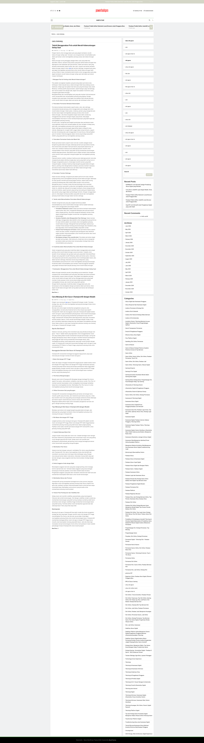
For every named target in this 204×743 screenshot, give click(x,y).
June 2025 (128, 265)
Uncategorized (129, 730)
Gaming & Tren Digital (131, 371)
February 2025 (129, 279)
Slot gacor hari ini (130, 86)
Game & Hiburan (129, 344)
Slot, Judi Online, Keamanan (132, 625)
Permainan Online (130, 558)
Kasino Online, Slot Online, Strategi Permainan (137, 395)
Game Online (128, 353)
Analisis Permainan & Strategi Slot (134, 308)
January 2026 (128, 242)
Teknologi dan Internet (131, 688)
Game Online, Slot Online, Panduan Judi (135, 361)
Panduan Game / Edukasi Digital (133, 469)
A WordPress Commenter (132, 216)
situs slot (127, 93)
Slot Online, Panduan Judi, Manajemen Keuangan (138, 611)
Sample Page (100, 20)
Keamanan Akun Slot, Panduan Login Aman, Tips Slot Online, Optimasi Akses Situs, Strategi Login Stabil (138, 411)
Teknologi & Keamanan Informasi (134, 668)
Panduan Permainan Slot (131, 487)
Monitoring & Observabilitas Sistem (134, 452)
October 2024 (129, 292)
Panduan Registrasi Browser (132, 493)
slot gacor (128, 80)
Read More (54, 292)
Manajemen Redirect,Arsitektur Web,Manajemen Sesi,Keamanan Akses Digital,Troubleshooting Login (138, 447)
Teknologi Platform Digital (132, 710)
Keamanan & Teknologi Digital (133, 398)
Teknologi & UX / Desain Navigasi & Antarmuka (137, 682)
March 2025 (128, 275)
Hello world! (144, 216)
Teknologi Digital (129, 692)
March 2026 (128, 236)
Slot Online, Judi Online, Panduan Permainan (137, 608)
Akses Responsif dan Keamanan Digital (135, 305)
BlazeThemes (112, 740)
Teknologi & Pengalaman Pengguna (134, 675)
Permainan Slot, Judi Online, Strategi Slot (136, 570)
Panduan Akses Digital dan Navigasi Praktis (137, 465)
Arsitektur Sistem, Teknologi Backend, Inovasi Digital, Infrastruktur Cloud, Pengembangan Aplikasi (137, 323)
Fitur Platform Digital (131, 338)
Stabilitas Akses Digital (131, 628)
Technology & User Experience (133, 659)
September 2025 (129, 255)
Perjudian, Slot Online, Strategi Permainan (136, 536)
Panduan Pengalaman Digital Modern (135, 484)
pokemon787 (128, 573)
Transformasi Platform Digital (133, 719)
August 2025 (128, 259)
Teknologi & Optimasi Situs (132, 672)
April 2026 (128, 232)
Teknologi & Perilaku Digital (132, 678)
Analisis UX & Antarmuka (132, 318)
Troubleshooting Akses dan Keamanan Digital (137, 722)
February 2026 (129, 239)
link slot (127, 73)
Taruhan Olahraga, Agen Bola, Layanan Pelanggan (138, 655)
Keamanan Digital (130, 416)
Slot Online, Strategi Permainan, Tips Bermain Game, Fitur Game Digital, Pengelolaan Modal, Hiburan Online (137, 619)
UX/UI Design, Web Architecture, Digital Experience (138, 734)
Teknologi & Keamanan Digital (133, 665)
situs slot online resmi (131, 588)
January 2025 (128, 282)
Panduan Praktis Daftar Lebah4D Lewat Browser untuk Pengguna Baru (124, 1)
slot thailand (128, 126)
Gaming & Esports (130, 368)
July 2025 (127, 262)
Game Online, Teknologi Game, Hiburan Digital (137, 365)
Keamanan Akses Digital (131, 401)
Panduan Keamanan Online (132, 472)
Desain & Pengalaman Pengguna (133, 331)
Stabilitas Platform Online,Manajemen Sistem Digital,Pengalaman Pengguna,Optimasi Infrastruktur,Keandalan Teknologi (137, 633)
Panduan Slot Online (130, 502)
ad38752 (55, 50)
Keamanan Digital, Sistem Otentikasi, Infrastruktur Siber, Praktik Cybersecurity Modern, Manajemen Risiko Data (138, 432)
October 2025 (129, 252)
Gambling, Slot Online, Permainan (134, 341)
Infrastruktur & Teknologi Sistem (134, 385)
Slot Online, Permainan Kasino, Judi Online (136, 615)
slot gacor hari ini (130, 54)
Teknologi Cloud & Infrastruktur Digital (135, 685)
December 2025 (129, 246)
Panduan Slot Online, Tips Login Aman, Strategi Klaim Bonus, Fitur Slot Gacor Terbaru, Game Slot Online (138, 514)
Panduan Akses (129, 455)
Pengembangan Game (131, 533)
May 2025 (128, 269)
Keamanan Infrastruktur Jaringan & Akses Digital (138, 437)
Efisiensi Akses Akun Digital (132, 335)
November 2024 (129, 288)
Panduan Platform (130, 490)
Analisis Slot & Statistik (131, 311)
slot (70, 68)
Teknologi (128, 662)
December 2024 (129, 285)
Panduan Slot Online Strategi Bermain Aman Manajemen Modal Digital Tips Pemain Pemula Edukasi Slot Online (137, 507)
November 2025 (129, 249)
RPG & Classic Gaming (131, 581)
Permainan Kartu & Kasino (132, 544)
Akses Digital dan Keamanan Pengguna (135, 301)
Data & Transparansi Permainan (133, 328)
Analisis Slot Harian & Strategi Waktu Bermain (137, 314)
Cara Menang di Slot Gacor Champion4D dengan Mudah (73, 297)
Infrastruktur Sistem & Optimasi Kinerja (135, 391)
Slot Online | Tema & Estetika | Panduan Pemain (138, 595)
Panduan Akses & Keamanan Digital (134, 459)
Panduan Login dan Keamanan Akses (135, 475)
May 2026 (128, 229)
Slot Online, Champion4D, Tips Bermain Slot (137, 605)
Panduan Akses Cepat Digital (133, 462)
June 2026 (128, 226)
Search (126, 171)
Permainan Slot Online (131, 561)
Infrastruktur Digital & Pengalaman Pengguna (137, 388)
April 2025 (128, 272)
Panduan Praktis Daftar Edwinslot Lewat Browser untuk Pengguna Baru (72, 26)
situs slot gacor (129, 67)
